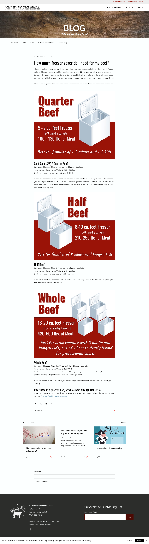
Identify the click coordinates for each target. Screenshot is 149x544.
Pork (24, 43)
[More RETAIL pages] (142, 7)
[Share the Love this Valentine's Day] (110, 435)
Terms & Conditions (51, 521)
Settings (129, 540)
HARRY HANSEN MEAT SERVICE (22, 6)
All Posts (14, 43)
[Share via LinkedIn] (46, 404)
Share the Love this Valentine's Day (109, 448)
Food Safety (62, 43)
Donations (33, 524)
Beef (32, 43)
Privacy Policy (35, 521)
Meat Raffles (45, 524)
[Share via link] (51, 404)
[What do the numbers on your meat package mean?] (39, 435)
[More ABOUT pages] (132, 7)
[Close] (146, 540)
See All (123, 422)
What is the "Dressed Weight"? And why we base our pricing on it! (74, 432)
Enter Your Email (90, 512)
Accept (139, 540)
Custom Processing (46, 43)
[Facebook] (30, 529)
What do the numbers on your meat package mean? (38, 449)
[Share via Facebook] (35, 404)
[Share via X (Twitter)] (40, 404)
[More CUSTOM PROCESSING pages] (122, 7)
